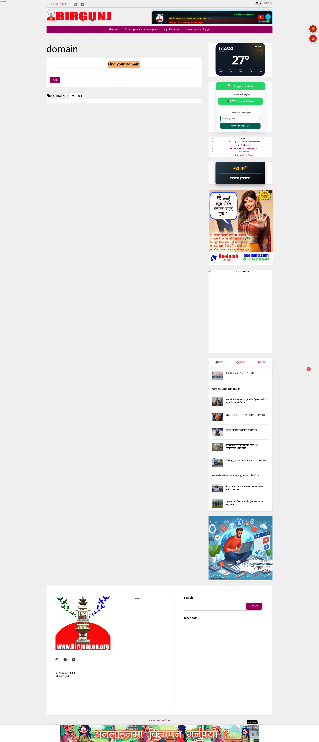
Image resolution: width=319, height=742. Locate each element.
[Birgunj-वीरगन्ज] (80, 19)
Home (243, 138)
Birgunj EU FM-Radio (244, 155)
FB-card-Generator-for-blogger (243, 148)
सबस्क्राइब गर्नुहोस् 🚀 (240, 125)
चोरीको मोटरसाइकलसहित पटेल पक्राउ (241, 435)
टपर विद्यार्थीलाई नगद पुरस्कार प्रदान (230, 14)
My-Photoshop (244, 145)
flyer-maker (244, 151)
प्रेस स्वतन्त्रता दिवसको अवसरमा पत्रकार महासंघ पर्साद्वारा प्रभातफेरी (245, 492)
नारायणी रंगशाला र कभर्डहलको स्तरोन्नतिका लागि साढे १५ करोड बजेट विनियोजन (247, 406)
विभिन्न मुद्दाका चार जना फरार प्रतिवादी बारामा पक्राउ (246, 466)
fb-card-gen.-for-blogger (197, 29)
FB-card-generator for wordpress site (244, 141)
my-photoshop (171, 29)
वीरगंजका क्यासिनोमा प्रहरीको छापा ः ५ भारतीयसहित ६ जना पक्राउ (242, 451)
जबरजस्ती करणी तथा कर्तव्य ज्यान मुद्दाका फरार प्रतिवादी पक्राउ (237, 481)
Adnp (256, 740)
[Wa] (56, 665)
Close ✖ (252, 722)
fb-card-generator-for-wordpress (141, 29)
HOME (115, 29)
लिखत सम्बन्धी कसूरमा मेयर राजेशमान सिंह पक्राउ (245, 420)
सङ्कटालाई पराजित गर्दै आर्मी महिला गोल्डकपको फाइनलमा (244, 508)
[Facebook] (75, 5)
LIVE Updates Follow (242, 101)
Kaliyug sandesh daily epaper (226, 394)
